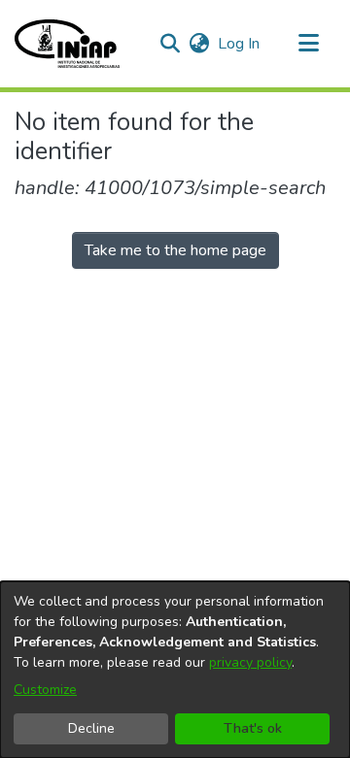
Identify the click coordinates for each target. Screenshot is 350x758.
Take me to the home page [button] (175, 250)
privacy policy (250, 662)
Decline (91, 728)
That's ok (253, 728)
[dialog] (175, 669)
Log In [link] (240, 43)
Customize (45, 689)
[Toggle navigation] (308, 43)
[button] (67, 43)
